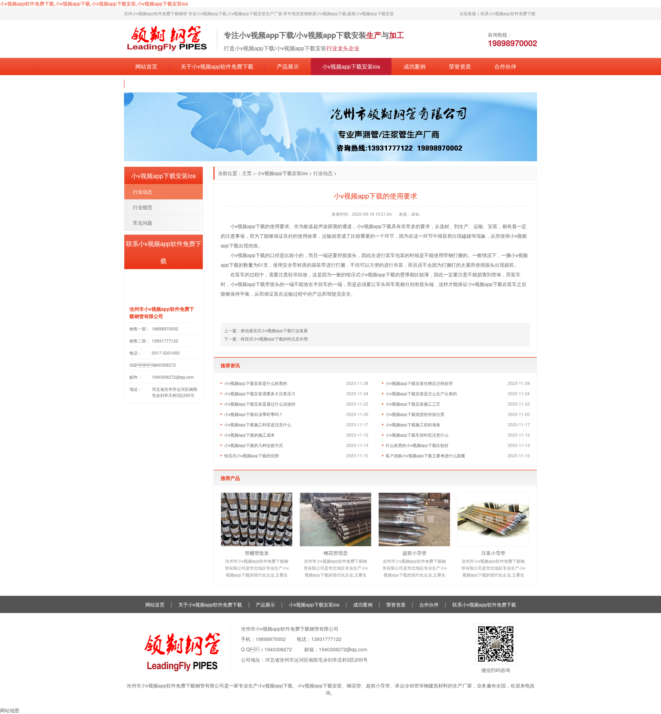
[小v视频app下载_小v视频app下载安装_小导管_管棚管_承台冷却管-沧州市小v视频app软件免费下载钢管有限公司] (167, 38)
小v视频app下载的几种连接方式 (253, 445)
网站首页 (146, 66)
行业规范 (142, 207)
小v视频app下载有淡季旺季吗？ (253, 414)
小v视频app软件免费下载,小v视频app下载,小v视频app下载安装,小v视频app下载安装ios (94, 3)
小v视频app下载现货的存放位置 (415, 414)
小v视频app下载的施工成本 (249, 435)
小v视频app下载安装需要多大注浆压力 (259, 393)
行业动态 (323, 173)
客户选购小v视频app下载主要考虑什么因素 (425, 455)
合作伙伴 (505, 66)
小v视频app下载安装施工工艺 (413, 404)
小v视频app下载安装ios (351, 66)
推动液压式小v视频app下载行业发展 (274, 330)
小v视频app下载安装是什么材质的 (255, 383)
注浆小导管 (493, 552)
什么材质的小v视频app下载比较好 (417, 445)
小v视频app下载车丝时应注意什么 (417, 435)
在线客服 (468, 13)
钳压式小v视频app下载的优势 (251, 455)
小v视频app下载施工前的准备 (413, 424)
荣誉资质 (460, 66)
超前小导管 (414, 552)
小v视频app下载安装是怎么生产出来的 (421, 393)
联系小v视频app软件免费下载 (508, 13)
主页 (247, 173)
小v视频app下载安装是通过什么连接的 (259, 404)
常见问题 (142, 222)
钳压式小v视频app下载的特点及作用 (274, 338)
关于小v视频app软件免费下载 (217, 66)
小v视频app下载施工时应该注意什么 (257, 424)
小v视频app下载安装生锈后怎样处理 (419, 383)
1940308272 (278, 649)
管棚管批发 (257, 552)
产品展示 (288, 66)
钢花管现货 (336, 552)
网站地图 (9, 710)
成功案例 (414, 66)
